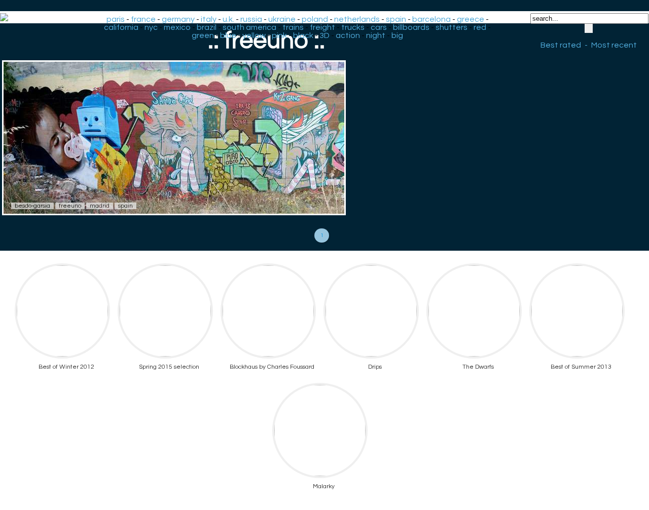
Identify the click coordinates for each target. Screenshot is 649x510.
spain (396, 19)
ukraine (282, 19)
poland (315, 19)
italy (209, 19)
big (397, 35)
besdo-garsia (32, 206)
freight (322, 27)
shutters (451, 27)
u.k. (228, 19)
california (121, 27)
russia (251, 19)
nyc (151, 27)
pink (279, 35)
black (303, 35)
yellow (254, 35)
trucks (353, 27)
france (143, 19)
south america (249, 27)
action (348, 35)
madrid (100, 206)
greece (470, 19)
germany (178, 19)
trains (293, 27)
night (375, 35)
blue (228, 35)
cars (379, 27)
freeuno (70, 206)
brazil (207, 27)
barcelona (431, 19)
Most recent (614, 45)
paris (115, 19)
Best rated (560, 45)
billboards (411, 27)
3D (324, 35)
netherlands (357, 19)
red (480, 27)
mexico (177, 27)
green (203, 35)
